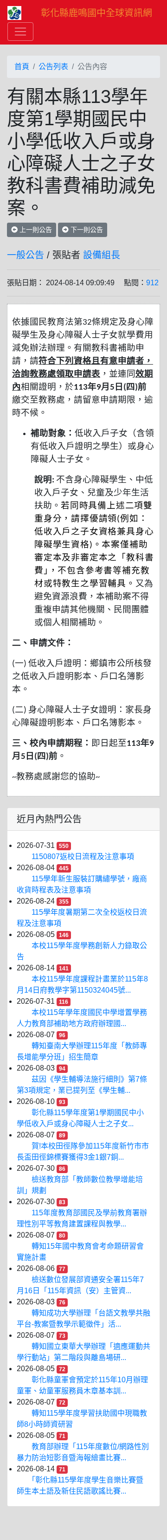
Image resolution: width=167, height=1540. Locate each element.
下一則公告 (86, 229)
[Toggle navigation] (20, 31)
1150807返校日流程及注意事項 (83, 856)
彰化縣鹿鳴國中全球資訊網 (96, 13)
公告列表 (53, 67)
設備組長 (101, 255)
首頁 (21, 67)
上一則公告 (35, 229)
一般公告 (25, 255)
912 (152, 283)
